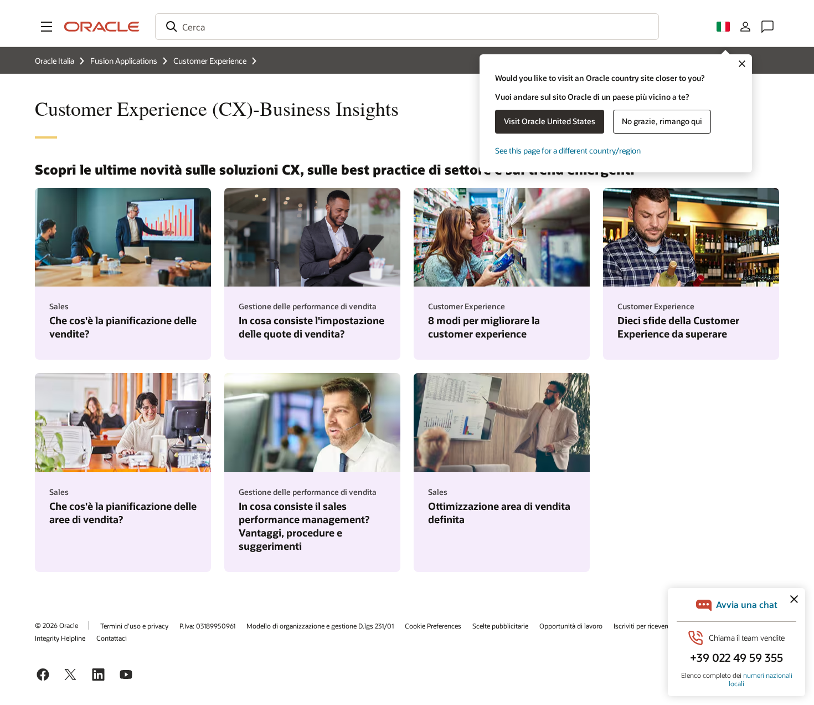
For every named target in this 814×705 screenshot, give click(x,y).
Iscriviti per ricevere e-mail (652, 625)
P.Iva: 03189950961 (207, 625)
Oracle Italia (54, 60)
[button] (46, 26)
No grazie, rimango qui (662, 121)
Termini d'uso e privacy (134, 625)
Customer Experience (209, 60)
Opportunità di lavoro (570, 625)
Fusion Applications (123, 60)
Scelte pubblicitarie (500, 625)
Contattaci (111, 638)
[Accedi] (745, 26)
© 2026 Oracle (56, 625)
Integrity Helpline (60, 638)
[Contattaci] (767, 26)
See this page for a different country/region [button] (568, 150)
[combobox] (407, 26)
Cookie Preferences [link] (433, 625)
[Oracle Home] (102, 26)
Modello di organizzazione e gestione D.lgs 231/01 (320, 625)
